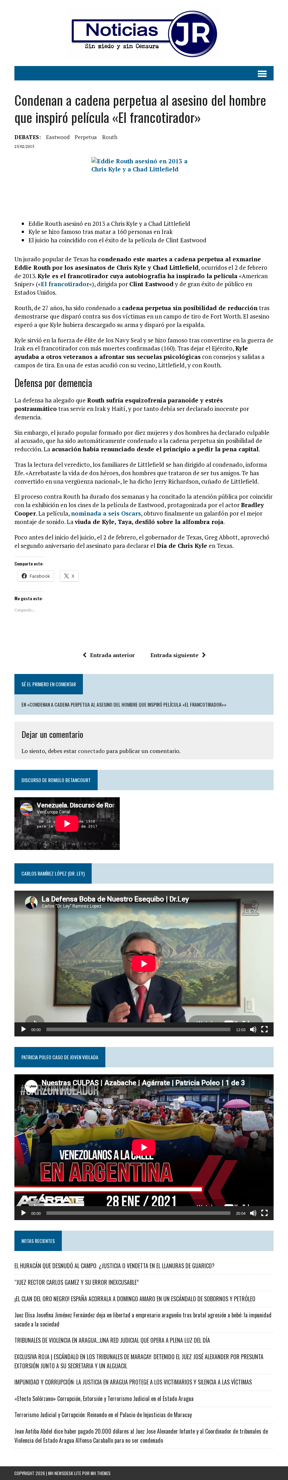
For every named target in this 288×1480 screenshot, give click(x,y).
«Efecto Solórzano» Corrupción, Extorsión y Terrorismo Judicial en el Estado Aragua (104, 1398)
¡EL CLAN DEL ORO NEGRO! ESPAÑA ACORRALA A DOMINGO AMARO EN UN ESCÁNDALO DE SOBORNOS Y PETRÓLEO (134, 1299)
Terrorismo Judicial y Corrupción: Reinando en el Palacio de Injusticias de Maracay (103, 1414)
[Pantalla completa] (264, 1029)
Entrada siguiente (174, 655)
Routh (109, 136)
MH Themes (101, 1473)
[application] (144, 963)
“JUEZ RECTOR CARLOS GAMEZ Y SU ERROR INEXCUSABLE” (76, 1282)
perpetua (86, 136)
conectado (91, 751)
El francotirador (65, 284)
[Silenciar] (253, 1029)
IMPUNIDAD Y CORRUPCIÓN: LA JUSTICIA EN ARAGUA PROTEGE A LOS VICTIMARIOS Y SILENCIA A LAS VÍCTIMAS (133, 1382)
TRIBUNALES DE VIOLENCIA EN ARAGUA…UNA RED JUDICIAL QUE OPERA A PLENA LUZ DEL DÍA (112, 1340)
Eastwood (58, 136)
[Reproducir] (23, 1029)
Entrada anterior (112, 655)
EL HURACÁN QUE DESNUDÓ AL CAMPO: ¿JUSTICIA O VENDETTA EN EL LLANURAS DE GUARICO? (114, 1266)
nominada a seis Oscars (106, 513)
